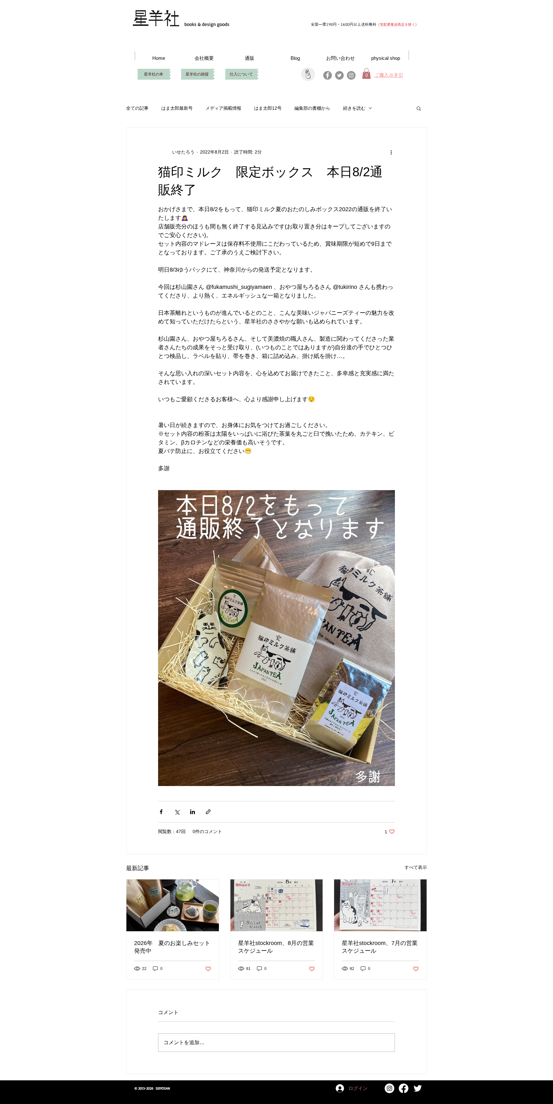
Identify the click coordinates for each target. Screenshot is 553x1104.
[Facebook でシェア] (161, 812)
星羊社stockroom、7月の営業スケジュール (380, 947)
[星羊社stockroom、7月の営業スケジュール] (380, 905)
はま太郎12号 (268, 108)
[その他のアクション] (391, 152)
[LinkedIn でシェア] (192, 812)
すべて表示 (416, 867)
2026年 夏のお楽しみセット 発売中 (172, 947)
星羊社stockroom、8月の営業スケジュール (276, 947)
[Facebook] (327, 75)
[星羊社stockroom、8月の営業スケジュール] (276, 905)
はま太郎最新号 (177, 108)
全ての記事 (137, 108)
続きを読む (354, 108)
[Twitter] (339, 75)
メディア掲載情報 (223, 108)
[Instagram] (351, 75)
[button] (419, 108)
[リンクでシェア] (208, 812)
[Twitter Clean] (417, 1088)
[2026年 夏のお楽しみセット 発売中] (172, 905)
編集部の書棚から (312, 108)
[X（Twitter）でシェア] (177, 812)
